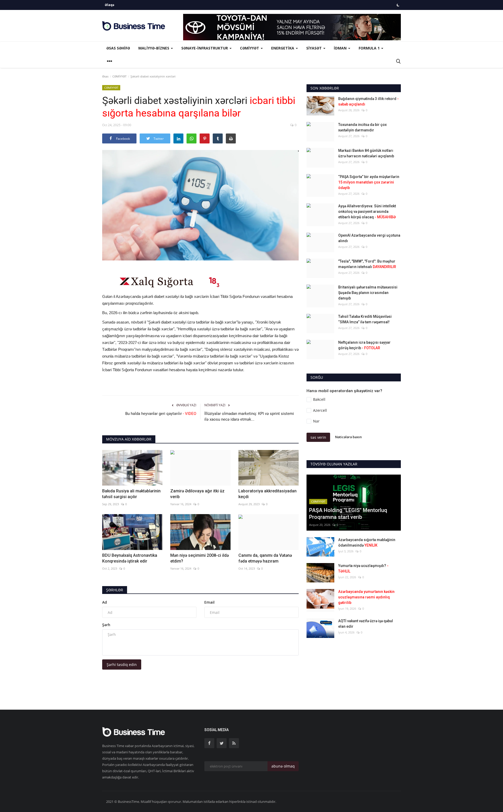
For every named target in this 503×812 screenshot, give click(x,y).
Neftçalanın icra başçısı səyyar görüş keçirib (364, 345)
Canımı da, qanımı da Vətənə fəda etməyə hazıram (265, 558)
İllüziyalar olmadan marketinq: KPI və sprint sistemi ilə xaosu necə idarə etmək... (249, 416)
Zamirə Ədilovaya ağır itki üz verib (197, 493)
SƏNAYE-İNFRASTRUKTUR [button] (205, 48)
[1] (398, 5)
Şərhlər (114, 589)
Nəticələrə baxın (348, 437)
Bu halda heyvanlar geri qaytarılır (160, 413)
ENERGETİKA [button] (283, 48)
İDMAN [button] (341, 48)
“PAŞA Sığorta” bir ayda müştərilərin (368, 182)
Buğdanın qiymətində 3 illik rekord (368, 101)
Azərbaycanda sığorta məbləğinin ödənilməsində (366, 542)
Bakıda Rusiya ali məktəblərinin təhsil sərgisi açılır (131, 493)
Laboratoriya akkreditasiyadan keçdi (267, 493)
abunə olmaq (283, 766)
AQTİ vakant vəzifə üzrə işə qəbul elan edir (365, 624)
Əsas (105, 76)
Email (209, 602)
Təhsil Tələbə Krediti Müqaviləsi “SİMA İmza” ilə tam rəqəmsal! (365, 319)
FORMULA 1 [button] (370, 48)
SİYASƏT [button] (314, 48)
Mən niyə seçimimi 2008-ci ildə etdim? (199, 558)
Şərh (106, 624)
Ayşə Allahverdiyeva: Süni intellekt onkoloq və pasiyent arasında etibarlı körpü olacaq (367, 211)
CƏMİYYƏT (119, 76)
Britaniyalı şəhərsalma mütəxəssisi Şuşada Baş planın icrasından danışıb (367, 292)
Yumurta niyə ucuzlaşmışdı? (363, 568)
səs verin (318, 437)
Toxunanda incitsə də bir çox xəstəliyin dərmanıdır (362, 127)
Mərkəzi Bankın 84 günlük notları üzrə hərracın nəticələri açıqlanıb (366, 153)
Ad (104, 602)
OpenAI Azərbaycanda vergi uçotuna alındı (369, 238)
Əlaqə (109, 5)
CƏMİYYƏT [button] (250, 48)
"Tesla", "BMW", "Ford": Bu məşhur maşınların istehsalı (367, 264)
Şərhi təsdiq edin (122, 664)
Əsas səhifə (118, 48)
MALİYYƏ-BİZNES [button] (154, 48)
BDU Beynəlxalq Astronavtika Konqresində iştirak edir (129, 558)
